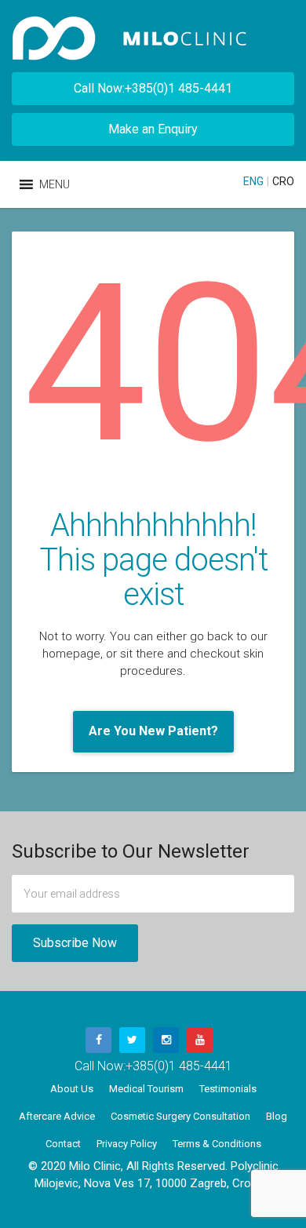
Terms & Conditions (217, 1144)
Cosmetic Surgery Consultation (180, 1116)
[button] (54, 184)
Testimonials (228, 1089)
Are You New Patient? (153, 730)
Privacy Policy (127, 1144)
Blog (276, 1116)
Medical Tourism (146, 1089)
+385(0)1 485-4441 (179, 1066)
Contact (63, 1144)
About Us (71, 1089)
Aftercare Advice (57, 1116)
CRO (283, 181)
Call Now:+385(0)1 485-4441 (153, 88)
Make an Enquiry (153, 129)
